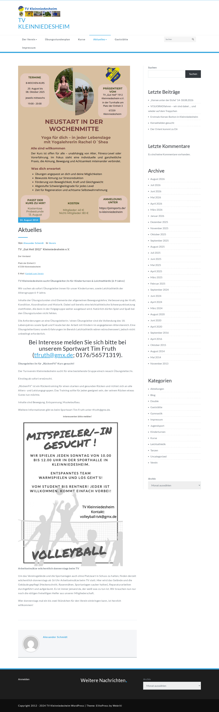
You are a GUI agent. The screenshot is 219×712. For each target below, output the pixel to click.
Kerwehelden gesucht (162, 122)
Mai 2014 (155, 357)
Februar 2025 (157, 283)
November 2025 (159, 228)
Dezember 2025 (159, 221)
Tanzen (154, 450)
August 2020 (157, 314)
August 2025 (157, 246)
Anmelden (23, 679)
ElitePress (102, 705)
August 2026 (157, 178)
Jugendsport (157, 425)
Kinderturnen (157, 431)
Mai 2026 (155, 197)
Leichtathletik (158, 444)
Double (154, 401)
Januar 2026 (157, 215)
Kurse (81, 39)
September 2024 (159, 289)
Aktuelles (99, 39)
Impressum (29, 47)
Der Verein (28, 39)
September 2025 (159, 240)
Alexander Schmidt (33, 243)
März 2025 (156, 277)
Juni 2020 (155, 320)
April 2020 (156, 326)
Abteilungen (157, 388)
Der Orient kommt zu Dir (164, 129)
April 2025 (156, 271)
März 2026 (156, 209)
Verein (52, 243)
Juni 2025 (155, 258)
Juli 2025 (155, 252)
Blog (152, 394)
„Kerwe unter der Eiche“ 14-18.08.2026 (171, 100)
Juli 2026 (155, 184)
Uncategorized (158, 456)
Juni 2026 (155, 191)
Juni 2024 (155, 295)
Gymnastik (156, 413)
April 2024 (156, 301)
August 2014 (157, 351)
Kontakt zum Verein (34, 274)
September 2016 (159, 332)
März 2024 (156, 308)
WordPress (77, 705)
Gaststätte (121, 39)
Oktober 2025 (158, 234)
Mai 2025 (155, 264)
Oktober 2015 (158, 344)
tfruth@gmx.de (53, 354)
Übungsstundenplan (57, 39)
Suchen (152, 67)
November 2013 (159, 363)
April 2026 (156, 203)
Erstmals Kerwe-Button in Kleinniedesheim (174, 116)
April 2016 (156, 338)
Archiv (152, 478)
